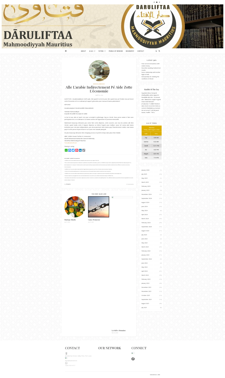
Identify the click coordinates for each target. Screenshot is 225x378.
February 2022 (146, 279)
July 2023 (144, 235)
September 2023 (147, 226)
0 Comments (130, 184)
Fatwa (101, 51)
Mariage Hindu (70, 220)
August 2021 (145, 303)
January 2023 (145, 255)
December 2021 (146, 287)
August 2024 (145, 202)
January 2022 (145, 283)
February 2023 (146, 251)
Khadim (68, 184)
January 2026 (145, 170)
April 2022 (145, 271)
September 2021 (147, 299)
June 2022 (145, 263)
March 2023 (145, 247)
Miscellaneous (99, 84)
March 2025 (145, 182)
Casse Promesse (94, 220)
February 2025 (146, 186)
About (83, 51)
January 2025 (145, 190)
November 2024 (147, 194)
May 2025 (145, 178)
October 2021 (146, 295)
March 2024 (145, 218)
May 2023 (145, 243)
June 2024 (145, 206)
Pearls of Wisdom (116, 51)
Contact (140, 51)
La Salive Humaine (119, 330)
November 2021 (147, 291)
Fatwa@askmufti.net (70, 143)
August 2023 (145, 231)
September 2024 (147, 198)
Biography (130, 51)
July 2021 (144, 307)
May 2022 (145, 267)
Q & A (91, 51)
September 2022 (147, 259)
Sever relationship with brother (151, 72)
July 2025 (144, 174)
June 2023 (145, 239)
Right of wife (145, 74)
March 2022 (145, 275)
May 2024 (145, 210)
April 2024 (145, 214)
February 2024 (146, 222)
